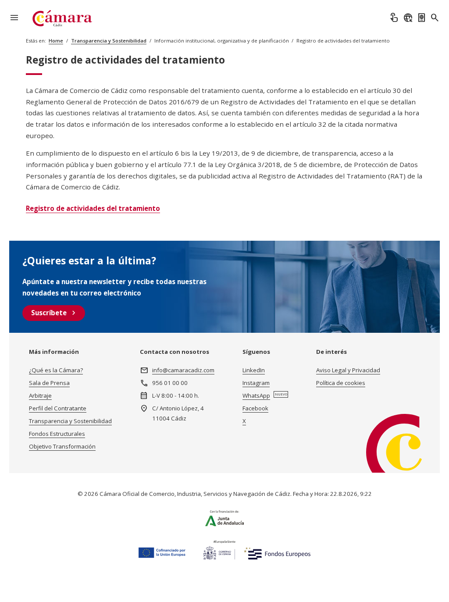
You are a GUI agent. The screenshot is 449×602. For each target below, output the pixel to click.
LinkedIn (253, 370)
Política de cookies (340, 383)
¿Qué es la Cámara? (56, 370)
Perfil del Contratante (57, 408)
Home (56, 40)
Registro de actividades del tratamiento (93, 208)
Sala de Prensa (49, 383)
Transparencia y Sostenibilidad (108, 40)
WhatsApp (256, 395)
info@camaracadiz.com (183, 370)
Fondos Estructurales (57, 434)
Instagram (256, 383)
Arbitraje (40, 395)
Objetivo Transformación (62, 446)
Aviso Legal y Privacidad (348, 370)
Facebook (255, 408)
